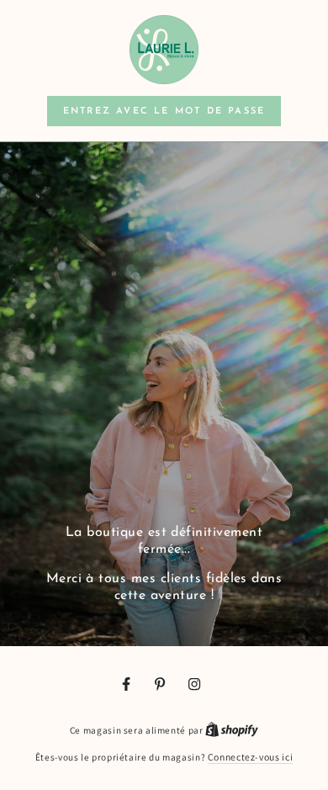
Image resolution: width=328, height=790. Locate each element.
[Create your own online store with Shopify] (231, 730)
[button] (164, 111)
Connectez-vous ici (250, 756)
